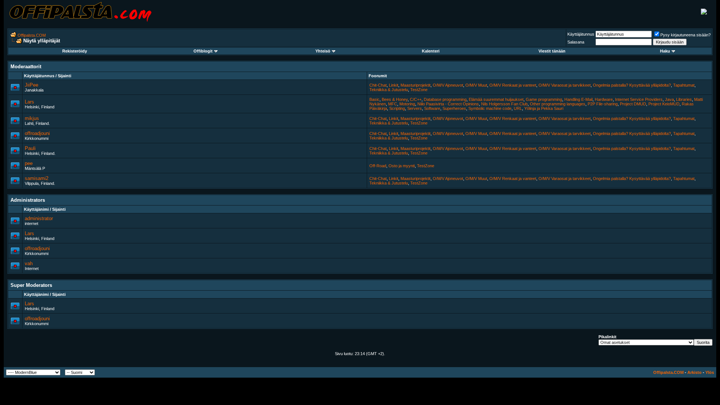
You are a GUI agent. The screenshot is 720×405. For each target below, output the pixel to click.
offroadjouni (37, 133)
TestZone (419, 89)
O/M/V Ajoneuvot (448, 85)
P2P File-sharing (603, 104)
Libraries (684, 99)
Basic (374, 99)
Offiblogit (203, 51)
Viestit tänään (552, 51)
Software (432, 108)
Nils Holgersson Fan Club (504, 104)
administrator (39, 218)
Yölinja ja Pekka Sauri (543, 108)
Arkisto (694, 372)
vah (29, 263)
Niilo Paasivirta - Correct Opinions (448, 104)
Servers (414, 108)
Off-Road (377, 166)
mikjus (32, 118)
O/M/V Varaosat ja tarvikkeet (564, 85)
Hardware (604, 99)
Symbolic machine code (490, 108)
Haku (665, 51)
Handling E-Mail (578, 99)
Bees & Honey (395, 99)
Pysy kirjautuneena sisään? (685, 35)
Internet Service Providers (639, 99)
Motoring (407, 104)
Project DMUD (633, 104)
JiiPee (31, 85)
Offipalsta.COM (32, 35)
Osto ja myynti (401, 166)
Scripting (397, 108)
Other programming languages (557, 104)
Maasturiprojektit (415, 85)
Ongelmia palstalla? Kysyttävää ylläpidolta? (632, 85)
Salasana (575, 42)
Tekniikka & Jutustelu (388, 89)
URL (518, 108)
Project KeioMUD (664, 104)
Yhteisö (322, 51)
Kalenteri (431, 51)
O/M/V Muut (476, 85)
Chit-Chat (378, 85)
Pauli (30, 148)
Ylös (709, 372)
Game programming (544, 99)
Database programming (445, 99)
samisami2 (36, 178)
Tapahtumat (683, 85)
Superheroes (454, 108)
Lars (29, 102)
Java (669, 99)
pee (29, 163)
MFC (392, 104)
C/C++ (416, 99)
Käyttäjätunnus (580, 34)
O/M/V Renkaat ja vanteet (512, 85)
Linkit (393, 85)
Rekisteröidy (74, 51)
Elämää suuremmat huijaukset (496, 99)
